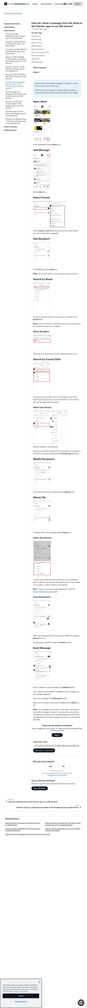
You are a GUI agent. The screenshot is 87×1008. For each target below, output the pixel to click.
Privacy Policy (51, 775)
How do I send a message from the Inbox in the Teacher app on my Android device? (63, 824)
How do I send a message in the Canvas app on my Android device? (22, 830)
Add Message (36, 39)
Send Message (36, 62)
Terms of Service (62, 775)
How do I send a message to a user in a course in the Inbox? (27, 834)
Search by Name (37, 49)
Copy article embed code (44, 750)
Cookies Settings (21, 1001)
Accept (20, 996)
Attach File (35, 59)
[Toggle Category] (3, 24)
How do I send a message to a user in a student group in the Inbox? (62, 830)
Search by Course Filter (40, 52)
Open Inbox (35, 36)
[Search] (71, 4)
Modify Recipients (38, 56)
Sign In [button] (57, 735)
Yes (50, 766)
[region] (21, 993)
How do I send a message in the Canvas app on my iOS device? (22, 824)
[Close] (39, 982)
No (63, 766)
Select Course (36, 43)
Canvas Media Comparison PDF (45, 592)
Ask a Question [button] (40, 788)
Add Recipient (36, 46)
